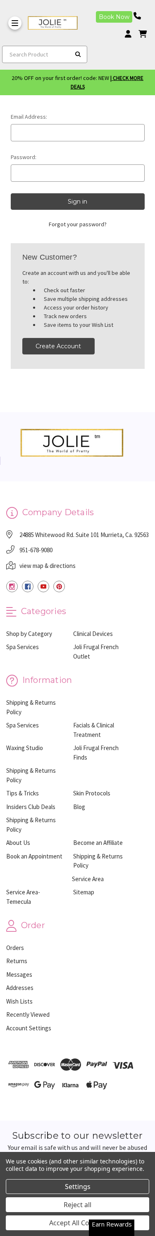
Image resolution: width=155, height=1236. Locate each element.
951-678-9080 (35, 550)
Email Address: (29, 116)
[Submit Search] (78, 54)
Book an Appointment (34, 856)
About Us (18, 843)
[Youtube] (43, 586)
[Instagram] (12, 586)
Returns (16, 961)
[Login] (131, 34)
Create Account (58, 346)
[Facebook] (27, 586)
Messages (19, 974)
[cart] (142, 34)
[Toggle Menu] (14, 23)
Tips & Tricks (22, 793)
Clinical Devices (93, 634)
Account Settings (28, 1028)
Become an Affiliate (98, 843)
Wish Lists (19, 1001)
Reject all (77, 1204)
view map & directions (47, 566)
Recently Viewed (28, 1014)
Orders (15, 948)
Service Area (88, 879)
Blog (79, 807)
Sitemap (83, 892)
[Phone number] (140, 15)
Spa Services (22, 647)
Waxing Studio (24, 748)
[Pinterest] (59, 586)
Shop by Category (29, 634)
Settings (78, 1186)
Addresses (19, 988)
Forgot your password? (78, 224)
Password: (23, 157)
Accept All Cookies (77, 1222)
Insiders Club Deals (30, 807)
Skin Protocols (91, 793)
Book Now (114, 17)
